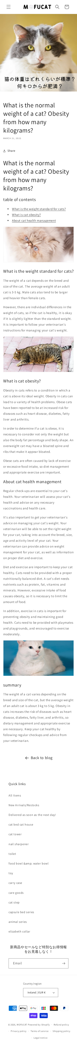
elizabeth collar (19, 931)
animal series (18, 922)
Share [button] (11, 151)
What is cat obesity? (26, 215)
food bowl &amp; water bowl (29, 863)
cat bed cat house (21, 824)
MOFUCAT (22, 1024)
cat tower (15, 834)
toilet (12, 854)
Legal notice (40, 1037)
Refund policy (61, 1024)
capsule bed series (21, 912)
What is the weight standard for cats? (39, 209)
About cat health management (34, 220)
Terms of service (40, 1031)
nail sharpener (19, 844)
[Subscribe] (63, 963)
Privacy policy (19, 1031)
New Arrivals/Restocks (24, 805)
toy (11, 873)
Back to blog (42, 757)
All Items (15, 795)
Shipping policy (61, 1031)
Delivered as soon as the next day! (32, 815)
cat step (14, 902)
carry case (15, 883)
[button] (8, 7)
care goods (16, 893)
